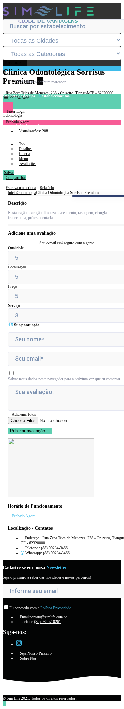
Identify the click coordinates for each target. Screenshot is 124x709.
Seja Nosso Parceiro (35, 653)
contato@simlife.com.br (48, 617)
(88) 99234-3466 (54, 548)
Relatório (47, 187)
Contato (22, 140)
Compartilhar (16, 177)
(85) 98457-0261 (47, 622)
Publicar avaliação (28, 430)
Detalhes (25, 149)
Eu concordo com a (40, 608)
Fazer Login (15, 111)
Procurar (13, 62)
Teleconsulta (25, 145)
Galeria (24, 153)
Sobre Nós (28, 658)
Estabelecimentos (29, 125)
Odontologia (26, 192)
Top (22, 144)
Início (12, 192)
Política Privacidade (55, 608)
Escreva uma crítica (21, 187)
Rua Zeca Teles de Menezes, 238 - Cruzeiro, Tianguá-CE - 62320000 (59, 93)
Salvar (9, 172)
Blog (19, 135)
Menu (23, 158)
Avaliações (27, 163)
